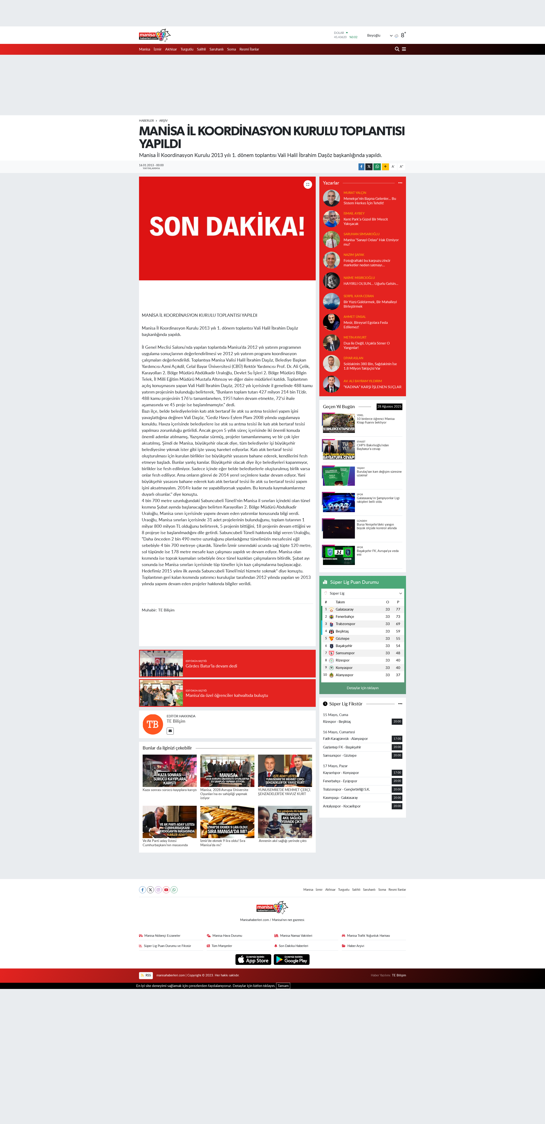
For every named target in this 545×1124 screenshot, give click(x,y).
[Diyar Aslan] (331, 363)
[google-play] (292, 959)
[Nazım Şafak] (331, 260)
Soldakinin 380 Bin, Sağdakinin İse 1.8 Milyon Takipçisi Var (370, 366)
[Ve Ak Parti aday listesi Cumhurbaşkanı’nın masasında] (170, 821)
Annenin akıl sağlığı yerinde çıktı (282, 841)
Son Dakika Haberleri (293, 946)
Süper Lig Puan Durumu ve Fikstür (167, 946)
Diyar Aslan (353, 358)
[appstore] (254, 959)
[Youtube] (166, 889)
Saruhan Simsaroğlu (362, 234)
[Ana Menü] (403, 49)
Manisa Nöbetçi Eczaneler (162, 935)
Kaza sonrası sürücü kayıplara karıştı (170, 790)
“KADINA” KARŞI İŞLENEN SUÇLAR (373, 387)
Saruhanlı (216, 49)
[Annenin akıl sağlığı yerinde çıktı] (285, 821)
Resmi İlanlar (249, 49)
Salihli (201, 49)
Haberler (146, 120)
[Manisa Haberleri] (155, 35)
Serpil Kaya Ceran (359, 296)
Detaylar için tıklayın (363, 688)
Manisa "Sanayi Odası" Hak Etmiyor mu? (371, 242)
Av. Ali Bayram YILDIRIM (363, 381)
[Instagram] (158, 889)
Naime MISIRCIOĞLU (359, 278)
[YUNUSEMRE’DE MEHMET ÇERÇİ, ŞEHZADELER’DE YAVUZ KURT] (285, 770)
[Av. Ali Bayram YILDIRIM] (331, 384)
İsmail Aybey (354, 213)
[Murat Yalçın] (331, 198)
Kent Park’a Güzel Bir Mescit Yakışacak (366, 222)
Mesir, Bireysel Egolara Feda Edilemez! (366, 325)
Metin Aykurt (355, 337)
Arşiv (163, 120)
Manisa (144, 49)
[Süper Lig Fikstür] (400, 704)
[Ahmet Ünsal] (331, 322)
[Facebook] (142, 889)
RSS (148, 975)
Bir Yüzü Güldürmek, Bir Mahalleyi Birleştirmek (370, 304)
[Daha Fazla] (385, 166)
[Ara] (397, 49)
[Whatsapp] (174, 889)
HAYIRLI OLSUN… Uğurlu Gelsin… (371, 283)
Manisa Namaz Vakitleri (296, 935)
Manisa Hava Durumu (227, 935)
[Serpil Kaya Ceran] (331, 301)
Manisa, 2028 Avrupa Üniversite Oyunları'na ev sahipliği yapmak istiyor (224, 794)
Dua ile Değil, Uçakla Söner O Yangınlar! (367, 346)
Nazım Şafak (354, 255)
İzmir (158, 49)
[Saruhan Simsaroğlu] (331, 239)
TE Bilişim (176, 721)
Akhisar (171, 49)
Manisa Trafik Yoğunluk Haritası (368, 935)
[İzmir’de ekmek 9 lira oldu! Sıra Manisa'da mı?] (227, 821)
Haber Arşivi (355, 946)
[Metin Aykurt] (331, 342)
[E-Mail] (170, 731)
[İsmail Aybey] (331, 218)
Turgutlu (187, 49)
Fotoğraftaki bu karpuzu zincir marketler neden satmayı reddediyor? (367, 263)
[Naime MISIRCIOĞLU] (331, 280)
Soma (231, 49)
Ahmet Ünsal (355, 316)
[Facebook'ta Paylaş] (361, 166)
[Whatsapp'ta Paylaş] (377, 166)
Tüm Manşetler (222, 946)
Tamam (283, 986)
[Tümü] (400, 183)
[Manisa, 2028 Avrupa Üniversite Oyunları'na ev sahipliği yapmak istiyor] (227, 770)
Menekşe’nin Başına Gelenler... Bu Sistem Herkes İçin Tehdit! (370, 201)
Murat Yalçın (355, 193)
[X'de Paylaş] (369, 166)
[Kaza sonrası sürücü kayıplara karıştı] (170, 770)
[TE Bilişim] (153, 724)
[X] (150, 889)
